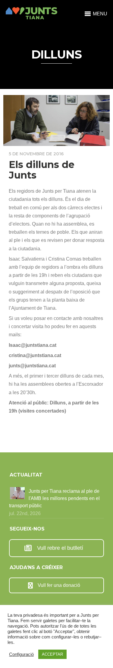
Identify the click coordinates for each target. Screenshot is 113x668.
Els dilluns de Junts (41, 170)
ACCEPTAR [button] (52, 654)
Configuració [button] (21, 654)
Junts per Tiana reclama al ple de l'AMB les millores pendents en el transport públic (54, 498)
